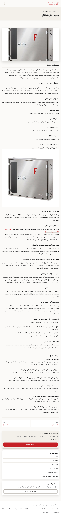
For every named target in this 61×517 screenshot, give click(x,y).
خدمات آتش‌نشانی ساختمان (52, 505)
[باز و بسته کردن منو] (3, 3)
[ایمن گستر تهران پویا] (53, 3)
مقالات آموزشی (45, 512)
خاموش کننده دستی (53, 472)
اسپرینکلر (55, 456)
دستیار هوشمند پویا (54, 509)
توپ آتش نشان (54, 468)
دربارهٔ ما (46, 509)
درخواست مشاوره (30, 444)
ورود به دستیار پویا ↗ (30, 491)
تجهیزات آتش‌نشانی (54, 512)
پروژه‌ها (32, 505)
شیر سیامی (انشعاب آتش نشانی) (50, 476)
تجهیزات (54, 11)
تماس (41, 509)
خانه (58, 11)
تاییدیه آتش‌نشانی (40, 505)
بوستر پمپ (55, 460)
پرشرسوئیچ (55, 464)
